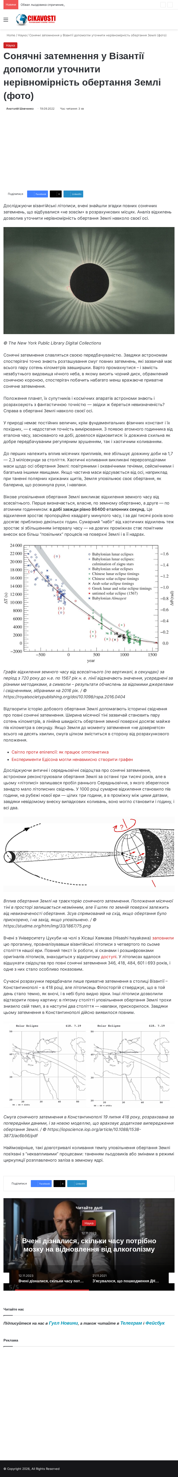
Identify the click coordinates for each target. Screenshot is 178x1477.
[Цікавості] (36, 19)
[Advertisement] (89, 150)
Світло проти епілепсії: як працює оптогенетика (60, 752)
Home (10, 35)
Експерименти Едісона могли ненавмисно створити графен (72, 759)
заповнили (163, 937)
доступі (108, 956)
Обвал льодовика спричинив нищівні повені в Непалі (60, 4)
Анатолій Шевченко (20, 108)
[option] (89, 1244)
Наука (22, 35)
